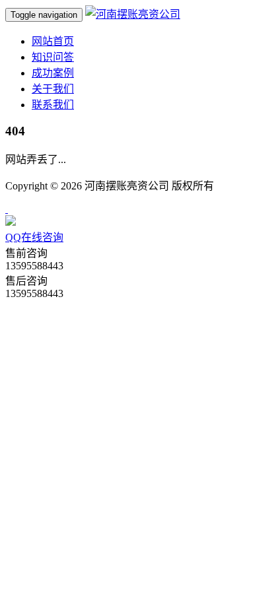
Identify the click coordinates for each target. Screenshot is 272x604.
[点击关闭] (6, 209)
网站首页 (53, 41)
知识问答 (53, 57)
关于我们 (53, 88)
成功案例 (53, 73)
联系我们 (53, 104)
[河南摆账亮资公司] (132, 14)
